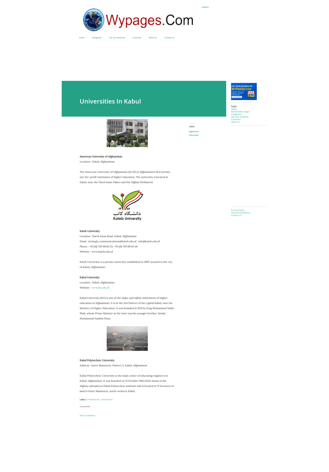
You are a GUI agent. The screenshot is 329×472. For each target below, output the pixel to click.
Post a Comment (87, 415)
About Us (153, 37)
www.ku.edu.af (100, 287)
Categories (96, 37)
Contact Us (169, 37)
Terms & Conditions (240, 212)
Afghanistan (194, 131)
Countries (137, 37)
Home (81, 37)
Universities (193, 135)
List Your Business (117, 37)
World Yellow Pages (240, 111)
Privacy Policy (237, 210)
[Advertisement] (144, 59)
